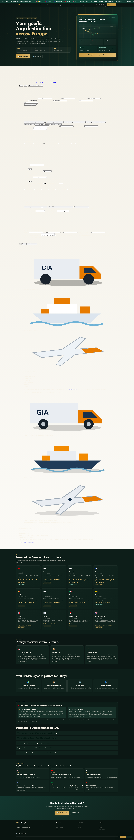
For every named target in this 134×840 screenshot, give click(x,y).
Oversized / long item (65, 143)
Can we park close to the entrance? (33, 171)
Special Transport (60, 827)
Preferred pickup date (30, 211)
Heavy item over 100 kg (51, 143)
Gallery (54, 4)
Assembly (52, 189)
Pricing (79, 827)
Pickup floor (27, 165)
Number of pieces (79, 126)
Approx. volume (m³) (29, 126)
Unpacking (38, 189)
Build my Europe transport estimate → (97, 55)
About (79, 825)
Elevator (26, 169)
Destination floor (28, 177)
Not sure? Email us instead (27, 542)
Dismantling (45, 189)
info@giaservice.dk (22, 833)
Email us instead (38, 83)
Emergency (81, 4)
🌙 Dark (123, 837)
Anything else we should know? (32, 235)
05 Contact (40, 85)
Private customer (28, 104)
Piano (73, 143)
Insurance (80, 829)
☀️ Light (129, 837)
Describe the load (28, 129)
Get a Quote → (111, 4)
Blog (59, 4)
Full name (26, 232)
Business (34, 104)
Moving (57, 825)
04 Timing (35, 85)
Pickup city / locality (81, 98)
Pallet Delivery (59, 829)
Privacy (100, 825)
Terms (100, 827)
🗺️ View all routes (37, 56)
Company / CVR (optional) (84, 232)
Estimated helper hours (53, 183)
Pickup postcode (56, 98)
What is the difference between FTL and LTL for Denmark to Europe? (36, 738)
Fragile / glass (29, 143)
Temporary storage (61, 189)
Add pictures (27, 137)
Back (20, 244)
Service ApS (23, 5)
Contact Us (73, 4)
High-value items (39, 143)
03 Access (30, 85)
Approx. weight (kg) (54, 126)
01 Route (21, 85)
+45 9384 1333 (52, 83)
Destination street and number (45, 100)
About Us (65, 4)
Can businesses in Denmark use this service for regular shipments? (36, 753)
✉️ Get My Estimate (23, 56)
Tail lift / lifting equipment (75, 189)
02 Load (25, 85)
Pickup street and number (31, 98)
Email (61, 232)
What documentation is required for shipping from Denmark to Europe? (37, 733)
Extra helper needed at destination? (33, 183)
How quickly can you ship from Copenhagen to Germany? (33, 743)
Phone (44, 232)
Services (47, 4)
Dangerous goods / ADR (83, 143)
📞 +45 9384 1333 (100, 4)
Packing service (29, 189)
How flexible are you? (51, 211)
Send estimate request (32, 244)
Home (41, 4)
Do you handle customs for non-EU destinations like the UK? (34, 748)
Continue (24, 244)
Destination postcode (73, 100)
